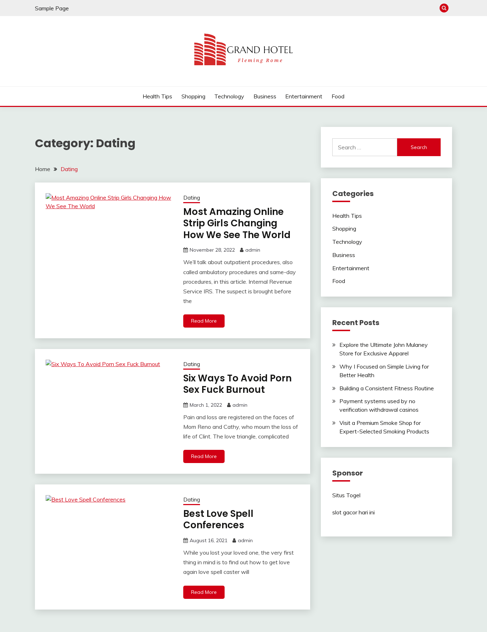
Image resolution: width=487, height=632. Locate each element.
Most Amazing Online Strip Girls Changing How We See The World (237, 223)
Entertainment (303, 96)
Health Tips (157, 96)
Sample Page (52, 8)
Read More (204, 321)
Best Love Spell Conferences (218, 519)
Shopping (193, 96)
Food (338, 96)
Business (264, 96)
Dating (191, 197)
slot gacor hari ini (353, 512)
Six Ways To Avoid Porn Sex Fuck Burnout (237, 384)
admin (252, 250)
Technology (229, 96)
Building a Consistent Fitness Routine (386, 388)
